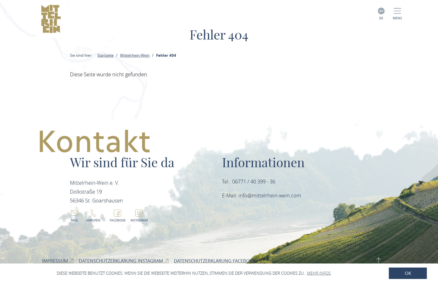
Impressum (55, 261)
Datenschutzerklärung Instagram (121, 261)
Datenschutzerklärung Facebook (215, 261)
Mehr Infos (319, 273)
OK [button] (408, 273)
